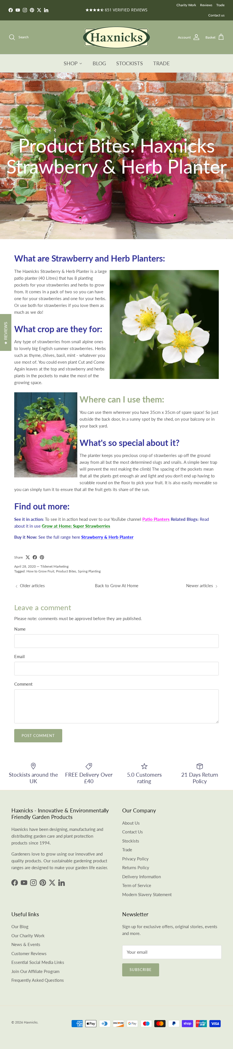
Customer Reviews (29, 953)
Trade (220, 5)
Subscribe (141, 969)
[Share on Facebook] (35, 557)
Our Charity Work (28, 935)
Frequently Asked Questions (37, 980)
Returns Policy (135, 867)
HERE (135, 10)
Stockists (130, 840)
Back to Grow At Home (116, 585)
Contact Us (132, 831)
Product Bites (66, 571)
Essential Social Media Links (37, 962)
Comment (23, 683)
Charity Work (186, 5)
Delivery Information (141, 876)
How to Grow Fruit (40, 571)
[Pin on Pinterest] (42, 557)
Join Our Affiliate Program (35, 971)
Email (19, 656)
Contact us (216, 15)
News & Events (25, 944)
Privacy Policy (135, 858)
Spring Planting (89, 571)
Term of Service (136, 885)
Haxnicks (31, 1022)
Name (20, 628)
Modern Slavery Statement (147, 894)
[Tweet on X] (28, 557)
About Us (131, 822)
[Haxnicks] (116, 37)
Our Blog (19, 926)
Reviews (206, 5)
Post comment (38, 735)
